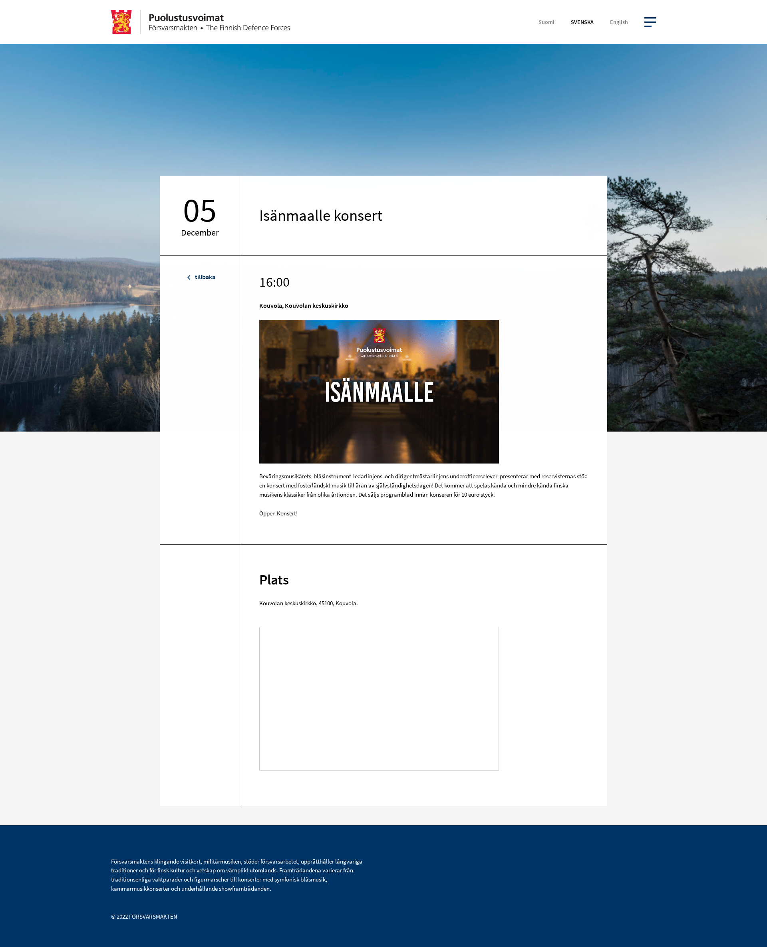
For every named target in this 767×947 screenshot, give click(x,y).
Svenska (582, 22)
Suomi (546, 22)
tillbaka (204, 277)
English (619, 22)
